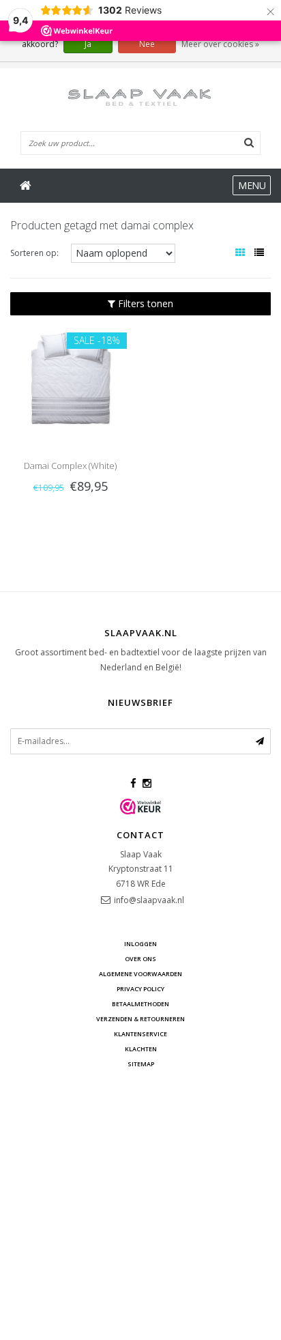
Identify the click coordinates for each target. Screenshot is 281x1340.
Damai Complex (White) (70, 465)
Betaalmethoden (140, 1003)
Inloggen (140, 943)
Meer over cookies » (220, 44)
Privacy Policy (140, 988)
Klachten (141, 1048)
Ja (88, 44)
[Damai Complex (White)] (70, 378)
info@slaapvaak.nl (149, 900)
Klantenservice (140, 1033)
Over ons (140, 958)
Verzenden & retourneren (140, 1018)
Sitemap (141, 1063)
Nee (147, 44)
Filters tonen (144, 303)
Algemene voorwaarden (140, 973)
